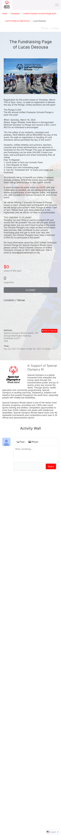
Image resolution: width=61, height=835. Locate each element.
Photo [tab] (35, 441)
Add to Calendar (50, 331)
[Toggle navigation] (57, 5)
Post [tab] (22, 441)
